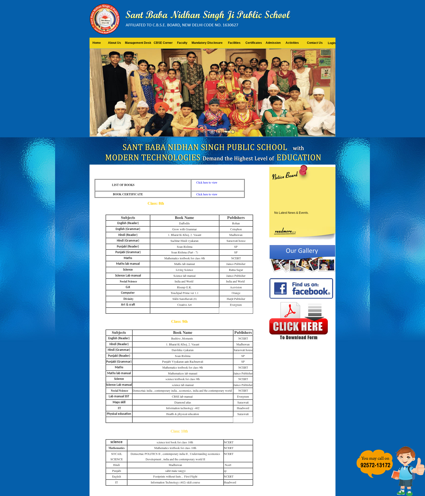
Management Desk (138, 43)
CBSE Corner (163, 43)
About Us (114, 43)
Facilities (234, 43)
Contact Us (315, 43)
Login (331, 43)
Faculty (182, 43)
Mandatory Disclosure (207, 43)
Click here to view (206, 182)
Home (96, 43)
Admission (273, 43)
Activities (292, 43)
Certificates (253, 43)
